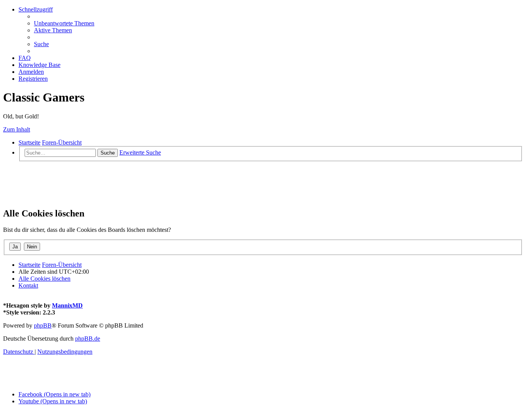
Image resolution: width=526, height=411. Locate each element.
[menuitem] (64, 23)
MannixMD (67, 305)
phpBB (43, 325)
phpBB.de (87, 338)
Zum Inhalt (16, 129)
